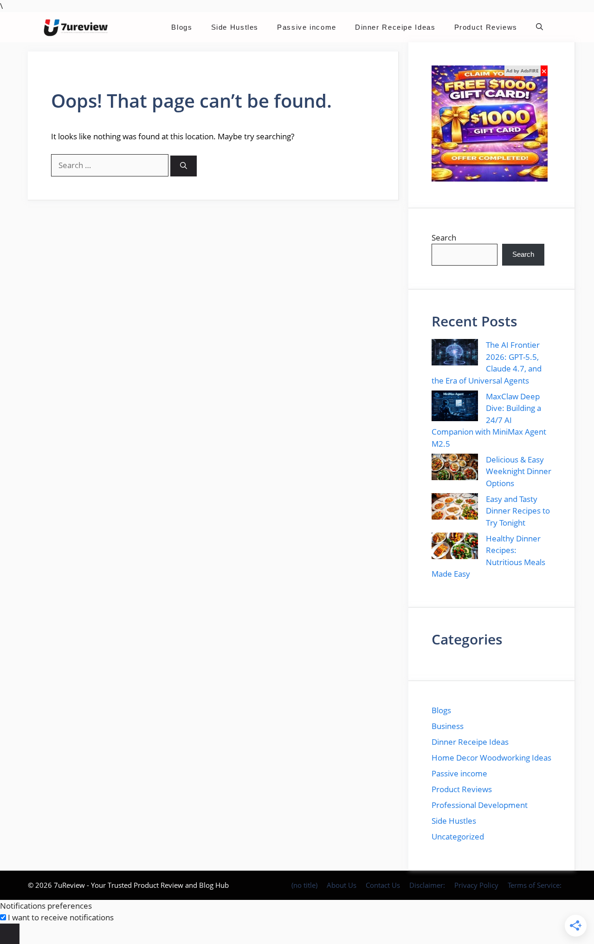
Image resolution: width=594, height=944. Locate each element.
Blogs (181, 27)
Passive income (306, 27)
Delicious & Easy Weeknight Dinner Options (518, 471)
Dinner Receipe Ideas (395, 27)
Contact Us (383, 885)
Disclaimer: (427, 885)
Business (448, 726)
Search (444, 237)
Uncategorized (458, 836)
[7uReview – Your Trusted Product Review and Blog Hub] (77, 27)
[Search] (183, 166)
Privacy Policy (476, 885)
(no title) (304, 885)
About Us (341, 885)
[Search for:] (110, 165)
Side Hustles (235, 27)
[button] (539, 27)
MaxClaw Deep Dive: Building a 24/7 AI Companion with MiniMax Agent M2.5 (489, 420)
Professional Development (480, 805)
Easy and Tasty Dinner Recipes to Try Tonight (518, 511)
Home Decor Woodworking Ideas (491, 757)
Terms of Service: (535, 885)
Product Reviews (485, 27)
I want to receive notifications (61, 917)
